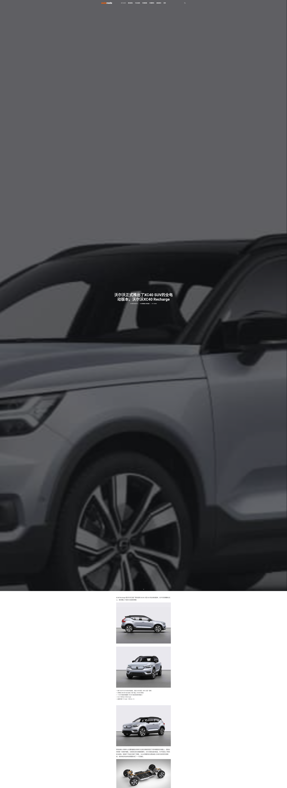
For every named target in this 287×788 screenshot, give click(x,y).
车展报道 (144, 3)
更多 (165, 3)
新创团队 (130, 3)
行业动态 (137, 3)
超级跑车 (159, 3)
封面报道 (143, 303)
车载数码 (151, 3)
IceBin (155, 303)
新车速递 (123, 3)
